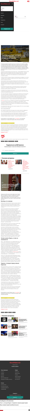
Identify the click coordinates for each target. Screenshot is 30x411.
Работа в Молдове (18, 376)
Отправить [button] (1, 410)
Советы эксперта (17, 377)
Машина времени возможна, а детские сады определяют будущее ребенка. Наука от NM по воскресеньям (23, 320)
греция (2, 141)
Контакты (2, 374)
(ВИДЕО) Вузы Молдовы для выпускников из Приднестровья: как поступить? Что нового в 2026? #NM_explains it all (23, 334)
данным (3, 100)
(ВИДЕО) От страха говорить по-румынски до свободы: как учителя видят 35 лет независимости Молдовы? (11, 164)
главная (6, 312)
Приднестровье (17, 373)
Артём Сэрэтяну (25, 170)
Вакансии (2, 376)
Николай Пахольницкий (10, 337)
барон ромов (2, 312)
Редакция (2, 373)
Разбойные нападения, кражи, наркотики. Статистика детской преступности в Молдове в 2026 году (23, 327)
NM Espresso (17, 371)
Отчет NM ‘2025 (17, 379)
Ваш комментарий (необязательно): (9, 404)
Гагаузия (16, 374)
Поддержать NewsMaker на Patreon (6, 379)
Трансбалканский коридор (11, 141)
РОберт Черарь (10, 312)
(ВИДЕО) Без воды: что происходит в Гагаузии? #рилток (11, 327)
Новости (3, 53)
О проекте (2, 371)
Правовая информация (4, 377)
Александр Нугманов (10, 322)
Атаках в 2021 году (15, 251)
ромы (14, 312)
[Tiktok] (16, 366)
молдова (6, 141)
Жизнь (3, 182)
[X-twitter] (13, 366)
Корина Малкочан (11, 168)
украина (16, 141)
